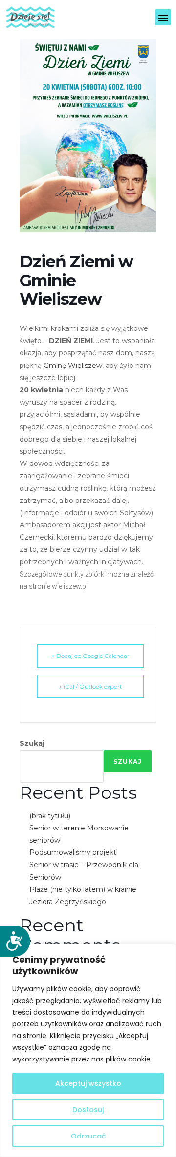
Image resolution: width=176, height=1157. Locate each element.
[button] (163, 17)
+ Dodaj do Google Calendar (90, 655)
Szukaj (32, 743)
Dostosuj (88, 1110)
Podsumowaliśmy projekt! (73, 852)
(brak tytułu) (49, 815)
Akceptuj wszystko (88, 1083)
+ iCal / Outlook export (90, 686)
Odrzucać (88, 1136)
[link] (73, 365)
